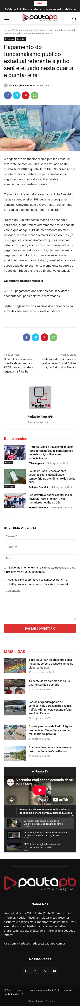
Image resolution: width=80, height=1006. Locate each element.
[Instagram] (35, 970)
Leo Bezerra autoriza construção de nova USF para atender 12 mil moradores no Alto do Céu (51, 498)
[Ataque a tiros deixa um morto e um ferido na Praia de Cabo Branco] (15, 753)
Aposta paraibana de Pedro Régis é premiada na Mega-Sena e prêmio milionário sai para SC (50, 730)
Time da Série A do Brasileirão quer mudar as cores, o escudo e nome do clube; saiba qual (51, 663)
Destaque (17, 30)
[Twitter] (17, 95)
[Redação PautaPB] (6, 85)
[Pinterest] (26, 95)
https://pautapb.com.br (40, 422)
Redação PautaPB (22, 85)
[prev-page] (6, 514)
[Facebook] (8, 95)
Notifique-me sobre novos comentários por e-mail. (38, 579)
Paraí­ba (20, 39)
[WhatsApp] (34, 95)
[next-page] (12, 514)
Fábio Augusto (36, 463)
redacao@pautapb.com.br (48, 943)
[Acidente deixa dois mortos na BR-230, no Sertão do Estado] (15, 686)
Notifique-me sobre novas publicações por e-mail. (38, 584)
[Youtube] (54, 970)
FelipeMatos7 (15, 994)
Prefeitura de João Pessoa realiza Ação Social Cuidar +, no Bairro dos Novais (59, 363)
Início (7, 30)
